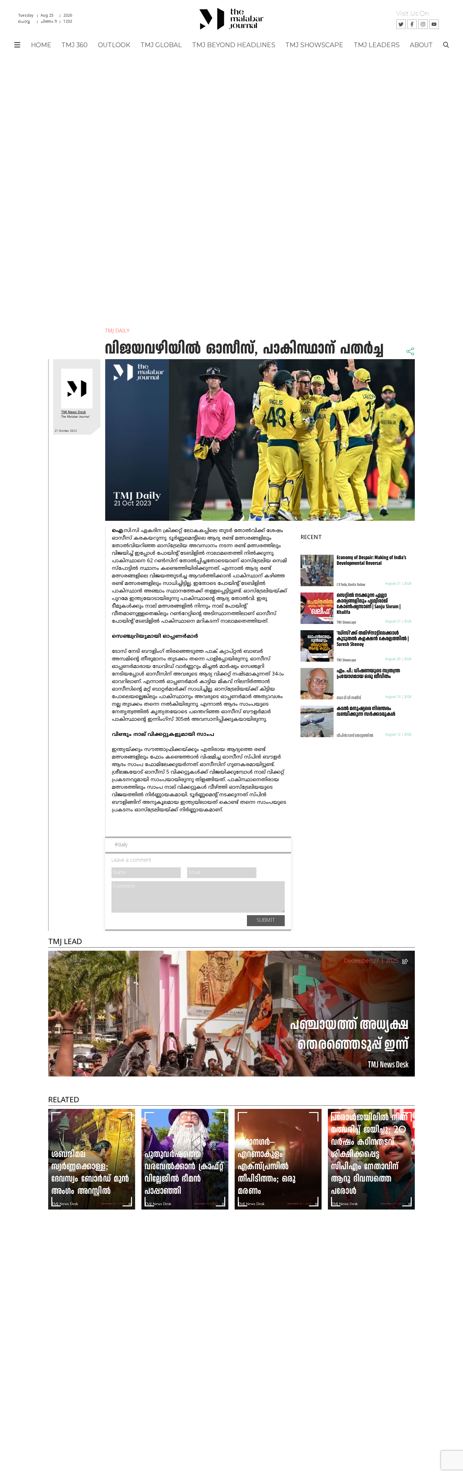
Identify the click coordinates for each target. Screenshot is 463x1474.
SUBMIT (266, 920)
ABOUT (421, 45)
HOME (41, 45)
